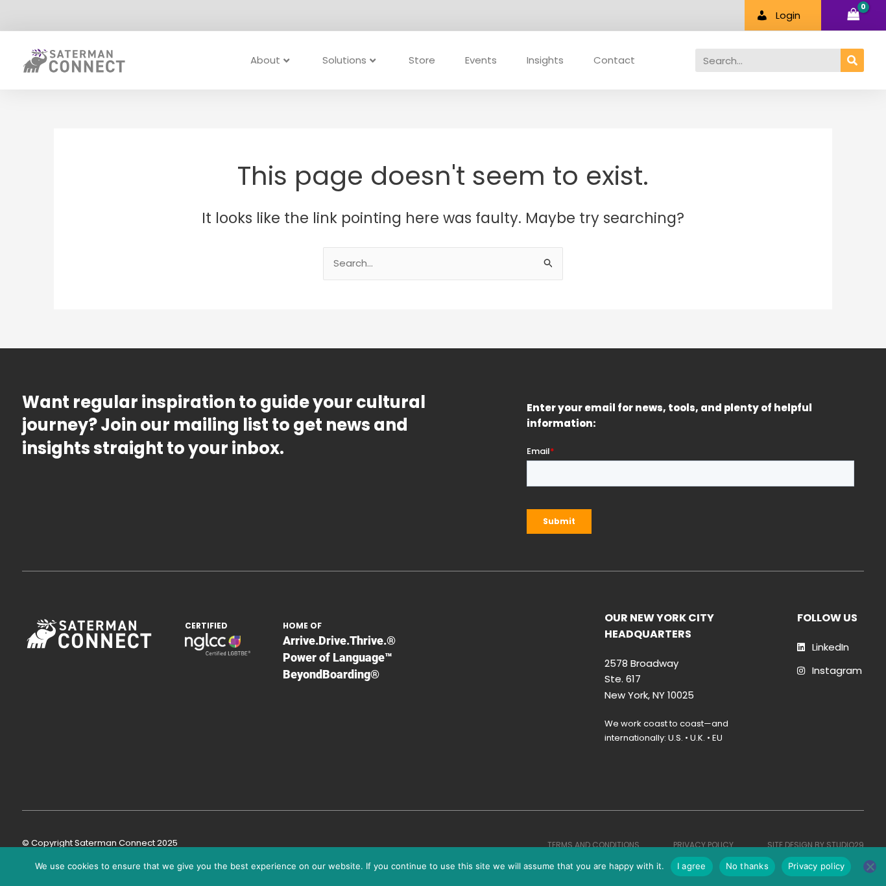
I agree (691, 866)
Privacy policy (816, 866)
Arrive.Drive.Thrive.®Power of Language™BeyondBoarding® (339, 657)
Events (481, 60)
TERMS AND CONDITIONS (593, 844)
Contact (614, 60)
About (265, 60)
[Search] (852, 60)
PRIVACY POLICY (703, 844)
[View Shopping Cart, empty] (854, 15)
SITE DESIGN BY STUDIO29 (815, 844)
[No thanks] (869, 866)
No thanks (747, 866)
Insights (545, 60)
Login (788, 15)
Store (422, 60)
